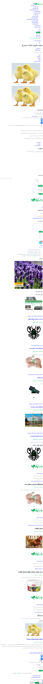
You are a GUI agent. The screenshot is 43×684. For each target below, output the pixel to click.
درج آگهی (36, 14)
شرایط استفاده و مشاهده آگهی (32, 19)
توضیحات (38, 56)
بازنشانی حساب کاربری (38, 682)
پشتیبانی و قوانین (37, 13)
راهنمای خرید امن (35, 20)
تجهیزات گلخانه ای (39, 316)
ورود (39, 29)
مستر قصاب (40, 377)
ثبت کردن (40, 670)
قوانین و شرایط (35, 16)
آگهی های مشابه (37, 61)
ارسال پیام (40, 231)
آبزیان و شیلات (40, 345)
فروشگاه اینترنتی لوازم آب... (36, 407)
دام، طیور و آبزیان (37, 40)
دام (42, 612)
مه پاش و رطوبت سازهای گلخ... (35, 319)
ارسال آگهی (38, 32)
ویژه (39, 55)
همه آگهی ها (35, 6)
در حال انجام (32, 682)
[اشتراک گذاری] (21, 123)
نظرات (39, 59)
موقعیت (38, 58)
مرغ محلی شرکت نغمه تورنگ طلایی (30, 572)
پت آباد (40, 615)
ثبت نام (39, 31)
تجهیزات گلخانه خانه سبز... (36, 436)
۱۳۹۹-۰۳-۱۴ (38, 48)
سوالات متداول (35, 24)
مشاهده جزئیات (40, 473)
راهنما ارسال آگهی (35, 22)
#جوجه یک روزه (37, 145)
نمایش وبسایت (34, 116)
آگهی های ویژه (35, 8)
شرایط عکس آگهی (34, 17)
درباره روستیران (37, 25)
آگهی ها (32, 5)
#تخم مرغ (38, 142)
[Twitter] (21, 121)
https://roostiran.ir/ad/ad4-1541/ (36, 653)
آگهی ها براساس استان (34, 10)
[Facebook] (21, 119)
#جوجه (39, 144)
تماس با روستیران (37, 27)
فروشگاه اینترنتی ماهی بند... (36, 348)
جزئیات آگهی (37, 36)
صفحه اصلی (38, 35)
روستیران (18, 673)
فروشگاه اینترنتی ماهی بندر (33, 484)
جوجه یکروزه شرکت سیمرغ (35, 38)
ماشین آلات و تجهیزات (32, 316)
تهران (42, 245)
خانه (33, 3)
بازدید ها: (37, 50)
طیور (39, 42)
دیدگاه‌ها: (40, 184)
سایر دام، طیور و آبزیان (32, 374)
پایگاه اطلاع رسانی (36, 11)
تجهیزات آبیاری (40, 403)
